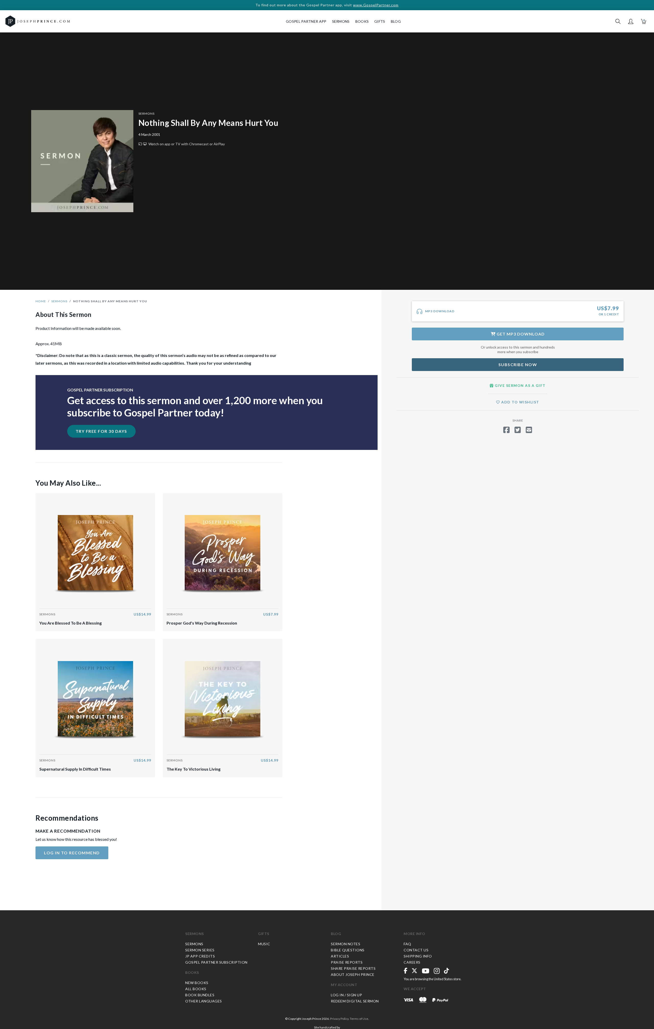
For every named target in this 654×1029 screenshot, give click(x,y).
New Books (196, 982)
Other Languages (203, 1001)
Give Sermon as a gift (520, 385)
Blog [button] (396, 21)
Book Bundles (199, 995)
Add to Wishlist (519, 402)
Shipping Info (418, 956)
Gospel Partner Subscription (216, 962)
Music (264, 944)
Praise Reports (347, 962)
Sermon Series (200, 950)
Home (41, 301)
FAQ (407, 944)
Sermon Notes (345, 944)
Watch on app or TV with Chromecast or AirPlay (186, 144)
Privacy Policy (339, 1019)
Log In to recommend (72, 852)
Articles (340, 956)
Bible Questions (348, 950)
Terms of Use (359, 1019)
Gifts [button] (379, 21)
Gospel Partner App (306, 21)
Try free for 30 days (101, 431)
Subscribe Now (517, 364)
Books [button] (362, 21)
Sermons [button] (341, 21)
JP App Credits (200, 956)
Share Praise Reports (353, 968)
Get (520, 333)
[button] (630, 21)
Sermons (146, 113)
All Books (195, 989)
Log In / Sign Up (346, 995)
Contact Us (416, 950)
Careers (412, 962)
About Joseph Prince (353, 974)
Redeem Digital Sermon (355, 1001)
